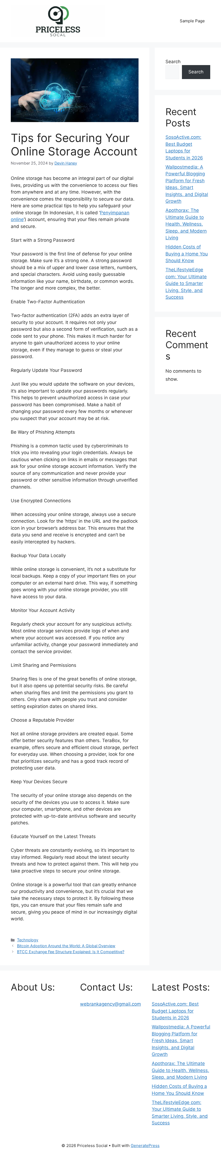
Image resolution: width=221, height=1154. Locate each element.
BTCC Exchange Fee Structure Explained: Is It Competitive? (70, 951)
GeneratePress (145, 1145)
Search (173, 61)
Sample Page (192, 20)
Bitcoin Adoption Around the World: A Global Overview (66, 945)
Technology (27, 940)
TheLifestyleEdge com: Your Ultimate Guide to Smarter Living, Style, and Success (186, 283)
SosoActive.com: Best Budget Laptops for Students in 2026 (175, 1010)
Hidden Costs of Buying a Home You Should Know (186, 253)
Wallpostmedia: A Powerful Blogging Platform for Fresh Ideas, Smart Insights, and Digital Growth (181, 1040)
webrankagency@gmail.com (110, 1004)
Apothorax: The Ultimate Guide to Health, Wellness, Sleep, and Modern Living (186, 224)
